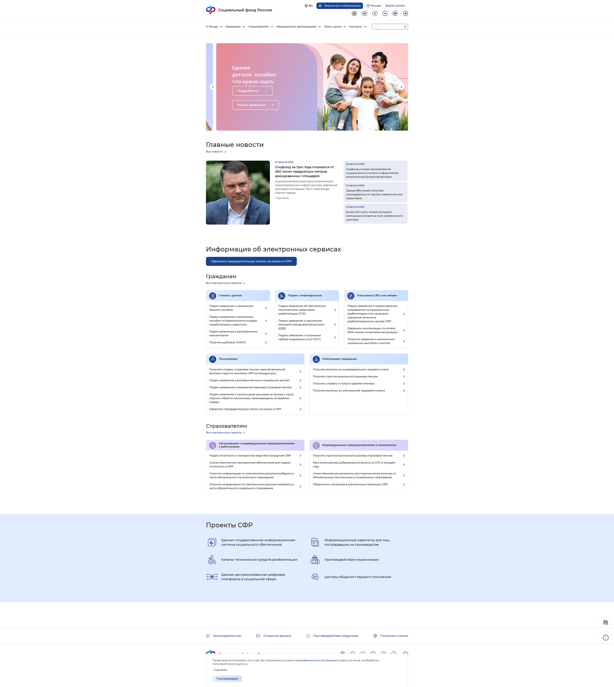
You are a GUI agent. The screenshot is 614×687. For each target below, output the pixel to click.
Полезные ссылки (394, 635)
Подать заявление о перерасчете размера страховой (250, 387)
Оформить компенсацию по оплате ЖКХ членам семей (372, 330)
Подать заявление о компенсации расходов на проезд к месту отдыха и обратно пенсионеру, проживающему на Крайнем (251, 398)
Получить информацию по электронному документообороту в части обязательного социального (251, 486)
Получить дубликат (227, 342)
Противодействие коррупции (335, 635)
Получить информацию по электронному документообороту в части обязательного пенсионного (251, 475)
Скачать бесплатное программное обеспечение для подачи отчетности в (250, 464)
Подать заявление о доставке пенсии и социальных (249, 380)
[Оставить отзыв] (605, 622)
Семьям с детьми (230, 295)
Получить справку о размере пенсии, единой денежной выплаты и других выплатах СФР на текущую (247, 371)
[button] (213, 87)
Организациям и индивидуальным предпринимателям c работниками (257, 445)
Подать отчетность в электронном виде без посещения (250, 455)
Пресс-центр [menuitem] (333, 26)
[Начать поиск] (405, 26)
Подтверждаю (227, 678)
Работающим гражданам (339, 358)
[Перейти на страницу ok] (374, 13)
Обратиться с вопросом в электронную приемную (350, 484)
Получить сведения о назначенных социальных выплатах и (371, 341)
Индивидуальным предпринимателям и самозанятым (359, 445)
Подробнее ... (283, 198)
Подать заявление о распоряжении (233, 333)
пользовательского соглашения (315, 660)
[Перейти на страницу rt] (395, 13)
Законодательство (227, 635)
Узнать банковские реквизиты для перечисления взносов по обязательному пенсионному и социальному (354, 475)
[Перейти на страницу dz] (385, 13)
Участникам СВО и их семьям (377, 295)
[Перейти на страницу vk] (364, 13)
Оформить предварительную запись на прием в (245, 409)
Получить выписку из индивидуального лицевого (350, 369)
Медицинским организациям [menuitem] (296, 26)
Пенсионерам (228, 358)
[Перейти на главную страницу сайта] (239, 10)
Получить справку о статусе (343, 383)
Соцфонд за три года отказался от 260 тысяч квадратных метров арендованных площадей (304, 171)
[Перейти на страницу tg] (405, 13)
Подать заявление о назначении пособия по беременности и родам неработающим (233, 320)
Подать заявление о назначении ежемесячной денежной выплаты (301, 324)
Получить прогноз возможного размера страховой (352, 455)
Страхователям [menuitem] (258, 26)
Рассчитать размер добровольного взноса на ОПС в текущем (354, 464)
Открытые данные (277, 635)
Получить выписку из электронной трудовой (349, 390)
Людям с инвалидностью (305, 295)
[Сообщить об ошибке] (605, 637)
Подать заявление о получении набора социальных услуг (299, 337)
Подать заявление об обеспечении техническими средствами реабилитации (302, 309)
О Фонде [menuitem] (212, 26)
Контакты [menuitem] (355, 26)
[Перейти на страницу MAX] (354, 13)
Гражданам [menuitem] (233, 26)
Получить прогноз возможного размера (345, 376)
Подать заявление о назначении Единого (231, 307)
